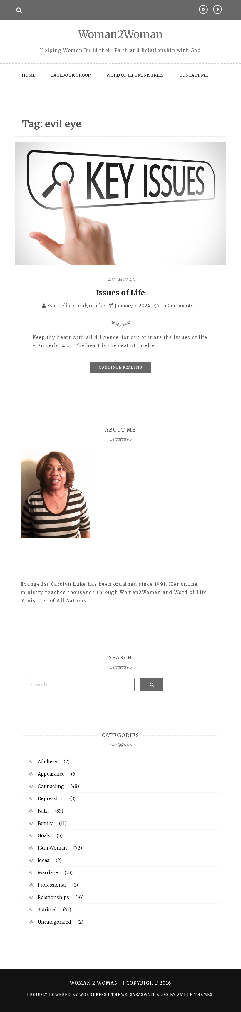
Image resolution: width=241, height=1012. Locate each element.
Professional (52, 885)
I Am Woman (120, 280)
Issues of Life (120, 292)
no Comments (176, 305)
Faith (43, 811)
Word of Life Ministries (134, 75)
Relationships (53, 897)
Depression (51, 798)
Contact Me (193, 75)
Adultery (47, 761)
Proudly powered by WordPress (67, 994)
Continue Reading (120, 367)
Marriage (48, 872)
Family (45, 823)
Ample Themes (194, 994)
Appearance (51, 774)
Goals (44, 835)
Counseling (51, 786)
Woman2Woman (120, 34)
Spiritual (47, 909)
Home (28, 75)
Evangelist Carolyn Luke (76, 305)
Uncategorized (54, 922)
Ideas (43, 860)
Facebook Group (71, 75)
